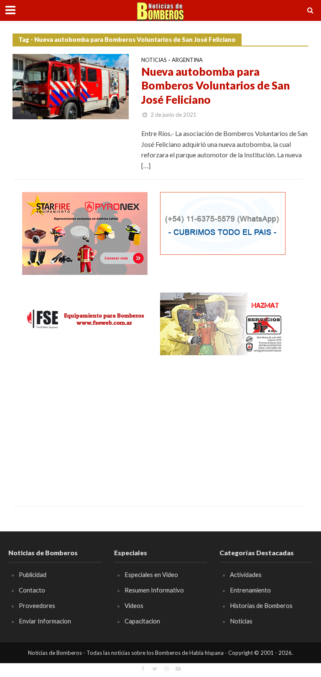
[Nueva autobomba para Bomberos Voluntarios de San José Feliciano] (71, 86)
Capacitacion (142, 621)
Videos (134, 605)
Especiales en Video (151, 574)
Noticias (154, 60)
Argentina (187, 60)
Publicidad (32, 574)
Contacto (32, 590)
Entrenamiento (250, 590)
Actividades (246, 574)
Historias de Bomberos (261, 605)
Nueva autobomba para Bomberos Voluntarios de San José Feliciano (215, 85)
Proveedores (37, 605)
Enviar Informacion (45, 621)
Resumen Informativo (154, 590)
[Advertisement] (85, 424)
